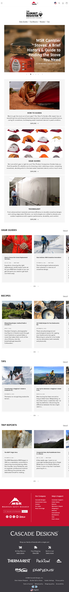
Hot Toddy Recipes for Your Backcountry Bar (48, 323)
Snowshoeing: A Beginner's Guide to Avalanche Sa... (15, 389)
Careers (37, 504)
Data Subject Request (21, 580)
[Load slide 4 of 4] (38, 74)
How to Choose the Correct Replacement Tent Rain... (16, 258)
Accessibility (60, 584)
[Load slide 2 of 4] (33, 74)
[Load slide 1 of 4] (30, 74)
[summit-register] (22, 516)
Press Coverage (40, 508)
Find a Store (55, 519)
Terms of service (28, 584)
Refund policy (39, 584)
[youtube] (17, 516)
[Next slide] (42, 74)
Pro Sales (38, 506)
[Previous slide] (26, 74)
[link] (11, 48)
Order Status (56, 502)
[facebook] (10, 516)
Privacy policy (60, 580)
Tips (48, 22)
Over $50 (36, 553)
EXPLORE (33, 123)
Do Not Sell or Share (36, 580)
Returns (54, 504)
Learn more (20, 553)
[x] (14, 516)
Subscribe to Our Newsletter (13, 511)
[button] (59, 3)
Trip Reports (34, 22)
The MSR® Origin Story (11, 452)
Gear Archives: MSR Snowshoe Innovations (49, 257)
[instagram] (7, 516)
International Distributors (56, 514)
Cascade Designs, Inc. (36, 578)
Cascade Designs (40, 500)
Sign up (24, 511)
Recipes (42, 22)
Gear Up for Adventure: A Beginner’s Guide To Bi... (49, 389)
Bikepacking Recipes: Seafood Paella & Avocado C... (16, 323)
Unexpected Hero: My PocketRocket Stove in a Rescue (48, 453)
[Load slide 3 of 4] (35, 74)
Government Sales (41, 502)
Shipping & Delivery (55, 509)
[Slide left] (31, 286)
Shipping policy (49, 584)
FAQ (53, 517)
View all (65, 230)
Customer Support (57, 500)
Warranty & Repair (57, 506)
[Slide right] (38, 286)
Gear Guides (23, 22)
